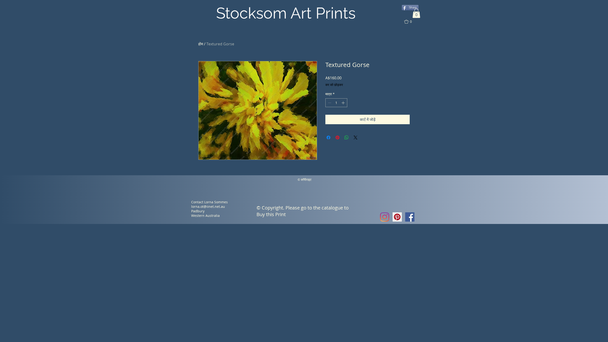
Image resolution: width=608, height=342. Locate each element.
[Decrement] (329, 103)
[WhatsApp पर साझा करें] (346, 137)
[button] (416, 13)
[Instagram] (384, 217)
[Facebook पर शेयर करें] (328, 137)
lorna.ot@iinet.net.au (208, 206)
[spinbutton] (336, 103)
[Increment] (344, 103)
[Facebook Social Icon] (409, 217)
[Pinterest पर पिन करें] (337, 137)
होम (200, 44)
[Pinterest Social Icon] (397, 217)
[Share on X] (355, 137)
